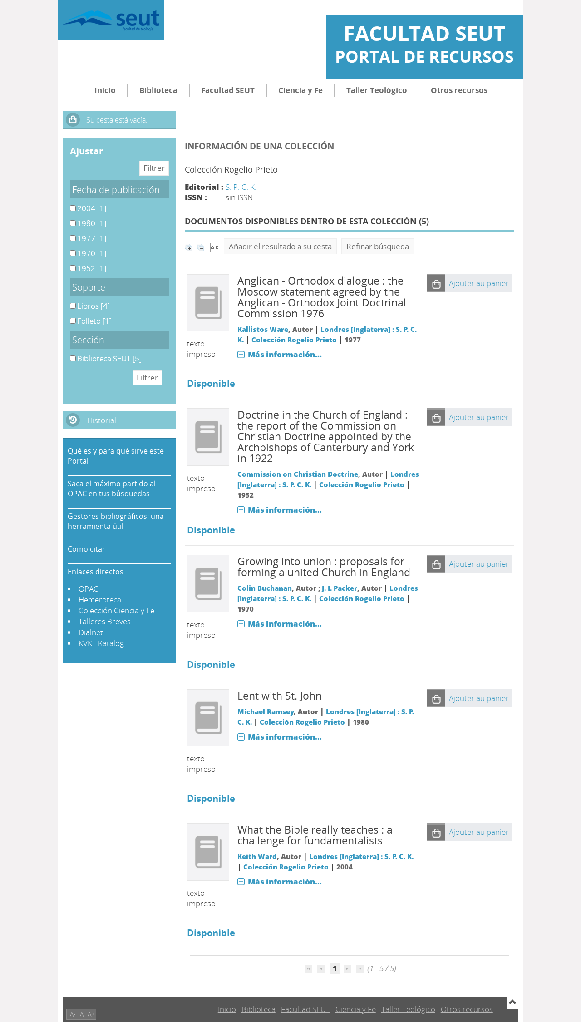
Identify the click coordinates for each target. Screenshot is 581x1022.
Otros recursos (459, 90)
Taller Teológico (376, 90)
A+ (91, 1014)
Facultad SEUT (228, 90)
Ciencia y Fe (300, 90)
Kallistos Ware (262, 329)
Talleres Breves (105, 621)
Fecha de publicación (116, 189)
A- (73, 1014)
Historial (101, 420)
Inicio (105, 90)
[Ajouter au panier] (436, 283)
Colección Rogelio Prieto (294, 339)
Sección (88, 339)
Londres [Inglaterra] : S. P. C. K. (361, 856)
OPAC (88, 588)
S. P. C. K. (241, 187)
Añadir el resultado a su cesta (280, 246)
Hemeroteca (100, 599)
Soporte (88, 287)
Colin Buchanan (264, 587)
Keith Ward (257, 856)
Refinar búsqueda (377, 246)
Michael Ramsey (265, 711)
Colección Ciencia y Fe (116, 610)
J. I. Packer (339, 587)
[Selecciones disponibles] (214, 246)
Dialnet (91, 632)
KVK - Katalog (101, 643)
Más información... (285, 354)
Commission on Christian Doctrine (297, 474)
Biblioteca (158, 90)
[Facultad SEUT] (111, 20)
